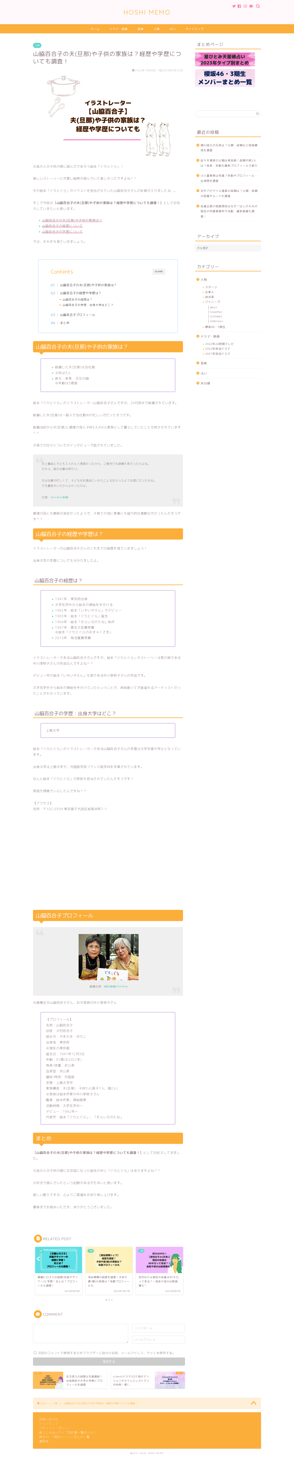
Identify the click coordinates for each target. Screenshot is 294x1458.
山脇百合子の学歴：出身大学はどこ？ (88, 305)
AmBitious (216, 321)
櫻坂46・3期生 (215, 327)
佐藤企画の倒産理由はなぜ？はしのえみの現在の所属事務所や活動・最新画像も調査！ (229, 211)
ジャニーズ (212, 302)
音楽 (141, 29)
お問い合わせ (48, 1419)
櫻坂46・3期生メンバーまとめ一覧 (64, 1437)
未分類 (205, 383)
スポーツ (211, 287)
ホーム (95, 29)
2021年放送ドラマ (217, 354)
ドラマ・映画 (119, 29)
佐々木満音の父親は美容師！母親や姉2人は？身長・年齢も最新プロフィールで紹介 (229, 162)
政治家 (209, 297)
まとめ (65, 323)
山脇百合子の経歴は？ (78, 299)
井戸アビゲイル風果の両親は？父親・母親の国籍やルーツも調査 (229, 193)
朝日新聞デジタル (116, 987)
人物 (157, 29)
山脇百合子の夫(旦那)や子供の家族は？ (88, 285)
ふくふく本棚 (59, 497)
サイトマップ (195, 29)
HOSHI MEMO (147, 12)
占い (173, 29)
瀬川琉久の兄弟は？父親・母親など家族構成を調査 (229, 147)
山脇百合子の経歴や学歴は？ (81, 293)
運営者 (44, 1441)
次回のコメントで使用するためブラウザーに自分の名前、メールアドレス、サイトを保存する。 (107, 1353)
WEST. (214, 307)
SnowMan (216, 312)
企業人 (209, 292)
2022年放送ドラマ (217, 349)
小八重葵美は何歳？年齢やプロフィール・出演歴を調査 (229, 178)
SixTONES (216, 316)
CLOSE (159, 271)
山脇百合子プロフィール (77, 315)
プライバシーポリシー (55, 1428)
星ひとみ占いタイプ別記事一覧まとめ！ (68, 1432)
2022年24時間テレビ (219, 344)
